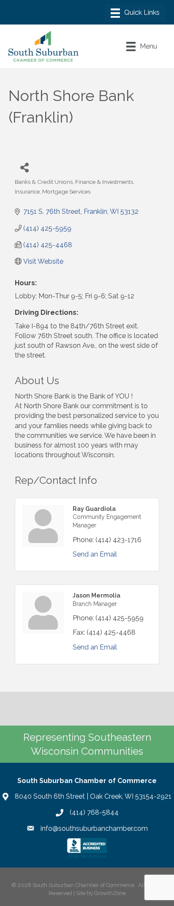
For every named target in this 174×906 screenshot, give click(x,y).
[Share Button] (24, 167)
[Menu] (135, 13)
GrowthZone (110, 893)
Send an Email (95, 554)
